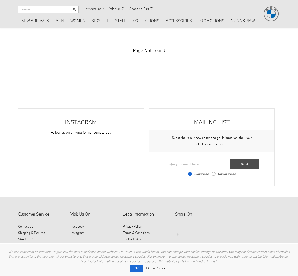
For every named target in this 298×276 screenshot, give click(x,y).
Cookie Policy (132, 239)
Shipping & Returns (31, 233)
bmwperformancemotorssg (91, 132)
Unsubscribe (227, 174)
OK (137, 268)
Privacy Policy (132, 226)
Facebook (77, 226)
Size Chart (25, 239)
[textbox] (44, 9)
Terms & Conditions (136, 233)
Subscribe (201, 174)
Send (244, 164)
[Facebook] (179, 226)
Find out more (156, 268)
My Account (93, 9)
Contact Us (25, 226)
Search (74, 9)
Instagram (77, 233)
